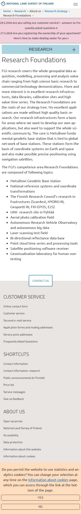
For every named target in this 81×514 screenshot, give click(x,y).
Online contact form (15, 306)
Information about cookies (48, 479)
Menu (75, 4)
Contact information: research (21, 370)
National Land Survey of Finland (22, 428)
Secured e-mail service (17, 320)
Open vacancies (12, 421)
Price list (8, 385)
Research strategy (56, 11)
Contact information (15, 364)
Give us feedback (13, 399)
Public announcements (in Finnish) (23, 378)
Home (7, 11)
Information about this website (22, 449)
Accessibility (10, 435)
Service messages (14, 392)
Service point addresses (17, 334)
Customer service (14, 313)
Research (20, 11)
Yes (40, 497)
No (40, 506)
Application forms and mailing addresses (28, 327)
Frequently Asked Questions (20, 341)
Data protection (13, 442)
